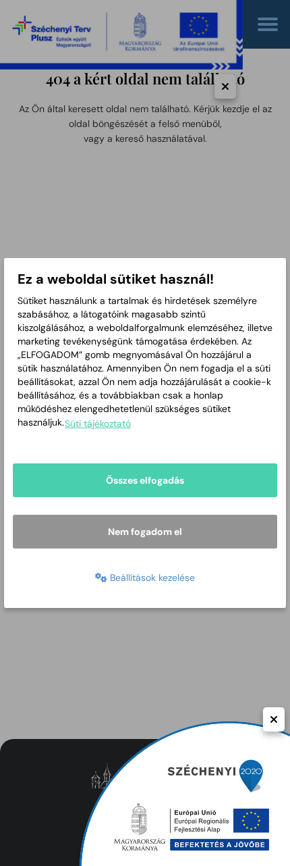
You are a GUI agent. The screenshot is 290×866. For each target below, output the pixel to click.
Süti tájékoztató (98, 423)
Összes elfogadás (145, 480)
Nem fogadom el (145, 532)
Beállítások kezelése (151, 577)
